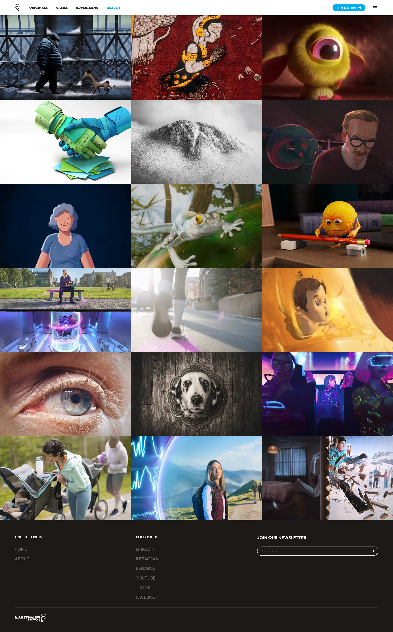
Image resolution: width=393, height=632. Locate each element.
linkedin (145, 549)
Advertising (87, 8)
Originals (38, 8)
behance (145, 568)
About (22, 558)
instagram (147, 558)
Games (62, 8)
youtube (145, 578)
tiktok (143, 587)
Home (21, 549)
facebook (147, 597)
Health (113, 8)
